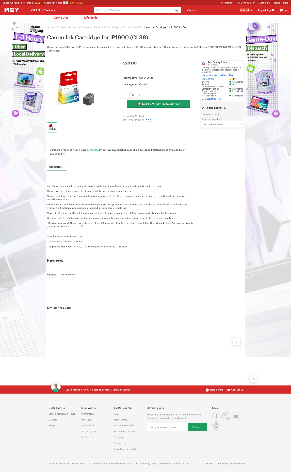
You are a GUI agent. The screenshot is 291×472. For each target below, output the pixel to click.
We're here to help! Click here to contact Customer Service (98, 389)
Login (261, 10)
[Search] (176, 10)
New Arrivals (88, 425)
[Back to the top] (253, 378)
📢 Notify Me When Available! (159, 104)
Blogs (277, 2)
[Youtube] (236, 419)
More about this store (211, 99)
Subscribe (197, 427)
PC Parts (61, 27)
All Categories (89, 431)
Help (285, 2)
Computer (61, 17)
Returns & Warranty (124, 431)
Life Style (91, 17)
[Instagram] (216, 428)
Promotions (227, 2)
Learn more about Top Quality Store (218, 75)
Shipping (119, 437)
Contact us (237, 389)
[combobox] (137, 10)
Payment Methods (124, 425)
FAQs (117, 413)
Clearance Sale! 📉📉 (56, 2)
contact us (93, 149)
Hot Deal (86, 419)
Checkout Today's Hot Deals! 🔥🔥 (22, 2)
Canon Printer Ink (132, 27)
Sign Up (270, 10)
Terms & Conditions (217, 463)
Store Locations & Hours (62, 413)
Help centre (216, 389)
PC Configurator (246, 2)
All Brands (87, 437)
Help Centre (120, 419)
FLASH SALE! (76, 2)
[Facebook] (217, 419)
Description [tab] (57, 166)
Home (50, 27)
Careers (192, 10)
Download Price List (125, 449)
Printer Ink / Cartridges (106, 27)
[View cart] (281, 10)
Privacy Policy (237, 463)
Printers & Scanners (80, 27)
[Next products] (236, 341)
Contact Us (120, 443)
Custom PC (264, 2)
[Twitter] (227, 419)
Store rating (208, 79)
